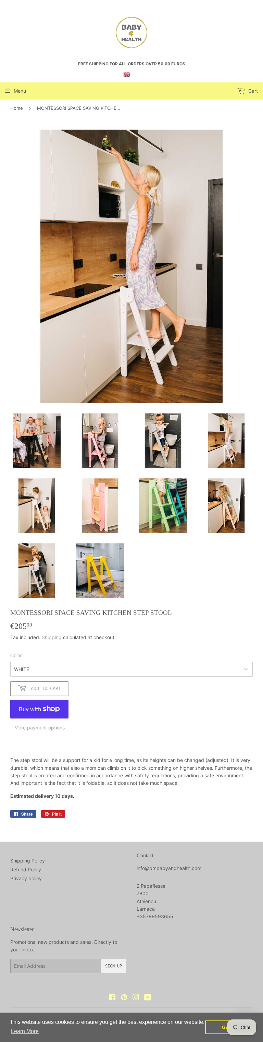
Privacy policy (26, 878)
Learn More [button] (25, 1031)
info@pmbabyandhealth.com (169, 868)
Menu (20, 91)
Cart (252, 91)
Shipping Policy (27, 860)
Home (16, 108)
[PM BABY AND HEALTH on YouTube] (147, 998)
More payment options (39, 727)
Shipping (52, 637)
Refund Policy (25, 869)
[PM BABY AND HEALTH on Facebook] (112, 998)
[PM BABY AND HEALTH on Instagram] (136, 998)
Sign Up (113, 966)
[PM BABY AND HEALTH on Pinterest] (124, 998)
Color (16, 655)
